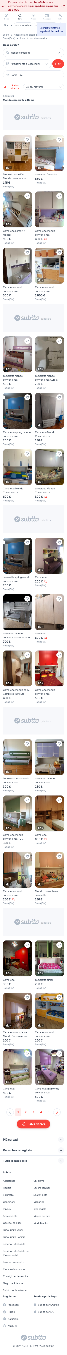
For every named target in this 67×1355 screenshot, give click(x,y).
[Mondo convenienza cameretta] (49, 878)
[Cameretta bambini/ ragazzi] (17, 218)
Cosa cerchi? (11, 45)
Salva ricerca (15, 87)
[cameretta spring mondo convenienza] (17, 564)
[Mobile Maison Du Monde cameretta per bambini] (17, 161)
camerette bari (23, 25)
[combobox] (33, 52)
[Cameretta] (49, 564)
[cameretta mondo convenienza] (17, 363)
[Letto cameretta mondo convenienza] (17, 765)
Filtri (58, 64)
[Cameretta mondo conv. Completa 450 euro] (17, 677)
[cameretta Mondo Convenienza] (49, 475)
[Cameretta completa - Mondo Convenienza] (17, 1019)
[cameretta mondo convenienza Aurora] (49, 363)
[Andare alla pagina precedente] (10, 1112)
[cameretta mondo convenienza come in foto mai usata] (17, 620)
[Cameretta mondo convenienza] (49, 218)
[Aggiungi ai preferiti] (27, 140)
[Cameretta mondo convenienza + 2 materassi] (17, 822)
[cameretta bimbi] (49, 965)
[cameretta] (49, 620)
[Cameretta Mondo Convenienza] (49, 419)
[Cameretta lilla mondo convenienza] (49, 1076)
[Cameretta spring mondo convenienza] (17, 419)
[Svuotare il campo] (59, 52)
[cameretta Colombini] (49, 161)
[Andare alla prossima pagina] (57, 1112)
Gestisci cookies (12, 1222)
